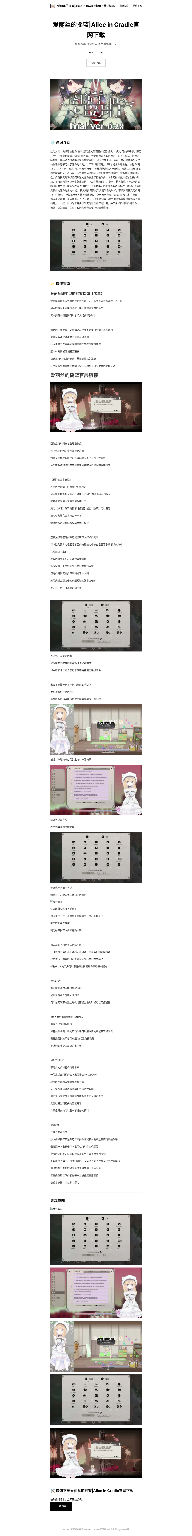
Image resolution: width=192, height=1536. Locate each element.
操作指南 (124, 5)
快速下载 (137, 5)
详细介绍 (111, 5)
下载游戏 (61, 1506)
